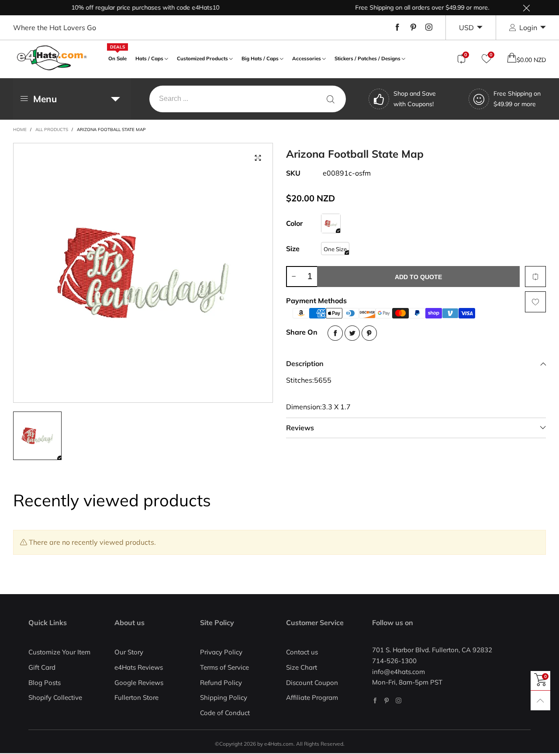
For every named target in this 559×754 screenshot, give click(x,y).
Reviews (300, 427)
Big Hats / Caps (260, 58)
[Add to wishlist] (535, 301)
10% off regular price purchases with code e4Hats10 (136, 7)
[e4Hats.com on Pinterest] (387, 700)
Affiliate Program (312, 697)
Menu (45, 98)
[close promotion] (526, 7)
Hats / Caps (149, 58)
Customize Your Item (59, 652)
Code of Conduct (225, 713)
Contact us (302, 652)
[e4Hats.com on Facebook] (375, 700)
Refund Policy (221, 682)
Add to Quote (418, 276)
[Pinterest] (413, 27)
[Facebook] (397, 27)
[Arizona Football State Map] (143, 272)
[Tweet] (352, 333)
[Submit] (330, 99)
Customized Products (202, 58)
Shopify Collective (55, 697)
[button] (293, 276)
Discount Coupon (312, 682)
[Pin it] (369, 333)
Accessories (306, 58)
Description (305, 363)
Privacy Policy (221, 652)
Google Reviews (138, 682)
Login (528, 27)
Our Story (128, 652)
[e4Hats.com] (52, 58)
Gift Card (41, 667)
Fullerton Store (136, 697)
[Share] (335, 333)
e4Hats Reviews (138, 667)
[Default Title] (331, 223)
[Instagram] (429, 27)
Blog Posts (44, 682)
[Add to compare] (535, 276)
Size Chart (301, 667)
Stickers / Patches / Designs (367, 58)
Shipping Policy (223, 697)
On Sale (117, 57)
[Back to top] (540, 700)
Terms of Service (224, 667)
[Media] (257, 158)
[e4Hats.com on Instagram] (398, 700)
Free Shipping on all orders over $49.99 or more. (413, 7)
